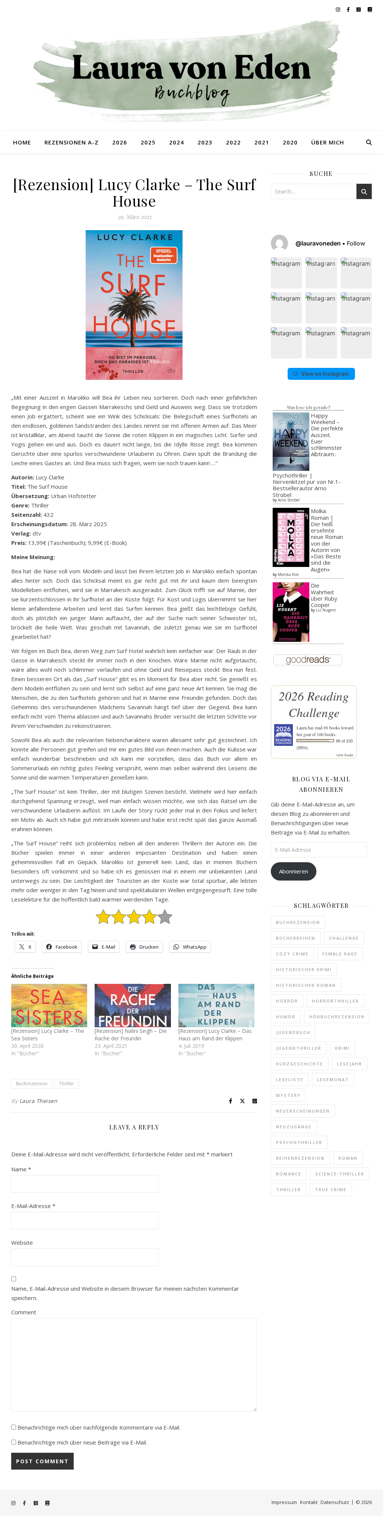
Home (22, 142)
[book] (370, 9)
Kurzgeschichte (299, 1064)
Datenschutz (335, 1502)
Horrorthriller (335, 1001)
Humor (285, 1016)
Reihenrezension (300, 1158)
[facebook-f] (349, 9)
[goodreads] (359, 9)
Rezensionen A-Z (72, 142)
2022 (233, 142)
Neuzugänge (294, 1126)
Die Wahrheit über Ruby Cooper (324, 595)
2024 (176, 142)
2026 (119, 142)
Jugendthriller (298, 1048)
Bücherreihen (295, 938)
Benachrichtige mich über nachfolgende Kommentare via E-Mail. (99, 1427)
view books (344, 754)
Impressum (284, 1502)
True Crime (331, 1189)
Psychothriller (299, 1142)
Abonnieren (293, 871)
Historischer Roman (306, 985)
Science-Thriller (339, 1174)
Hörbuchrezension (337, 1016)
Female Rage (340, 954)
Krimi (342, 1048)
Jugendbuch (293, 1032)
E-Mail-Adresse (33, 1206)
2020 (290, 142)
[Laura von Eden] (191, 75)
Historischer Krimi (304, 969)
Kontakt (309, 1502)
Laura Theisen (38, 1100)
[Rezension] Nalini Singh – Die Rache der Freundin (131, 1034)
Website (22, 1242)
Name (21, 1169)
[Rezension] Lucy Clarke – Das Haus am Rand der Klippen (215, 1034)
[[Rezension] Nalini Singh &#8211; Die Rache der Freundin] (133, 1005)
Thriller (66, 1083)
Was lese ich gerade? (308, 407)
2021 (261, 142)
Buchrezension (32, 1083)
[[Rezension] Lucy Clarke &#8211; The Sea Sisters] (49, 1005)
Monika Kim (288, 574)
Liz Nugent (326, 610)
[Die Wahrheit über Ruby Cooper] (291, 612)
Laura (302, 727)
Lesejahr (349, 1064)
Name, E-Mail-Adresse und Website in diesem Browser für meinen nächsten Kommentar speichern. (125, 1293)
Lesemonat (333, 1079)
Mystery (288, 1095)
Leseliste (289, 1079)
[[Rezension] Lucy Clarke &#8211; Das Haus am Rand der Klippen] (216, 1005)
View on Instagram (325, 373)
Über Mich (327, 142)
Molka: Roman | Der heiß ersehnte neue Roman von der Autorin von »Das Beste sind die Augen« (327, 540)
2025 (148, 142)
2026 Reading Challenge (314, 703)
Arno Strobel (289, 500)
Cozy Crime (292, 954)
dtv (37, 533)
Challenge (344, 938)
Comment (23, 1312)
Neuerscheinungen (303, 1111)
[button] (286, 273)
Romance (288, 1174)
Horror (287, 1001)
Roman (348, 1158)
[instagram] (338, 9)
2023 (204, 142)
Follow (356, 243)
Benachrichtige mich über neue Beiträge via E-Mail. (82, 1442)
